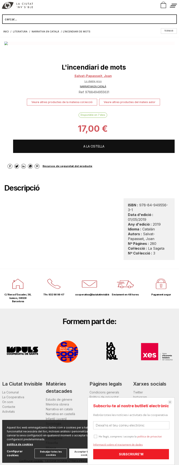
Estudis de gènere (59, 399)
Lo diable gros (93, 81)
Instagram (140, 397)
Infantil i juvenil (56, 419)
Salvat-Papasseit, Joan (93, 76)
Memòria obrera (57, 404)
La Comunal (10, 392)
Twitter (138, 392)
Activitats (8, 411)
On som (7, 402)
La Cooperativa (13, 397)
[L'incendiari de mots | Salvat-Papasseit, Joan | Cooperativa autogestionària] (89, 43)
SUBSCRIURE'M (131, 454)
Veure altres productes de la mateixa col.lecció (62, 102)
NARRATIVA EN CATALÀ (93, 86)
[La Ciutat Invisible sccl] (17, 6)
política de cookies (20, 444)
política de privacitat (149, 436)
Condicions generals (104, 392)
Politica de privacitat (104, 397)
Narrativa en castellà (60, 414)
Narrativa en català (59, 409)
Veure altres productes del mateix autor (129, 102)
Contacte (8, 407)
